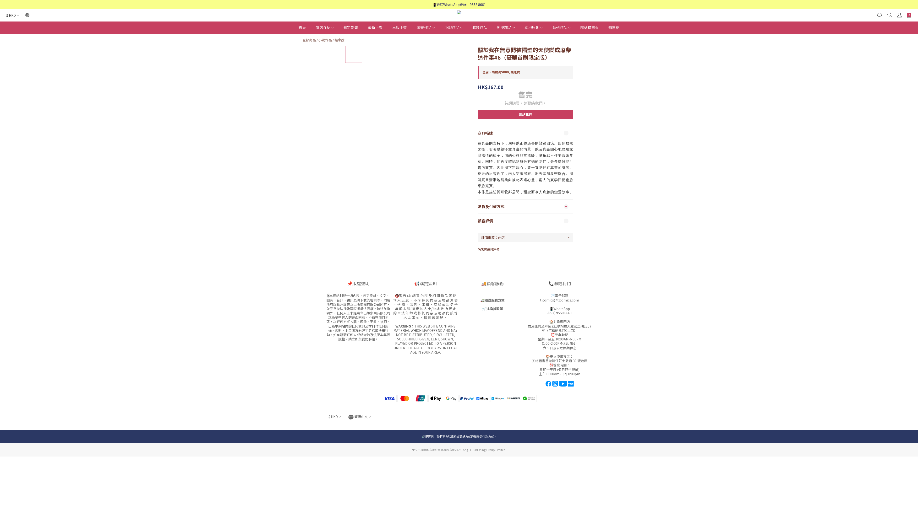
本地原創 (532, 27)
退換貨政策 (494, 308)
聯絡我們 (525, 114)
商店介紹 (323, 27)
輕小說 (339, 40)
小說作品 (451, 27)
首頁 (302, 27)
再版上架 (399, 27)
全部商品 (309, 40)
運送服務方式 (495, 300)
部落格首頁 (589, 27)
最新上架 (375, 27)
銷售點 (614, 27)
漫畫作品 (424, 27)
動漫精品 (504, 27)
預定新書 (351, 27)
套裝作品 (479, 27)
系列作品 (559, 27)
